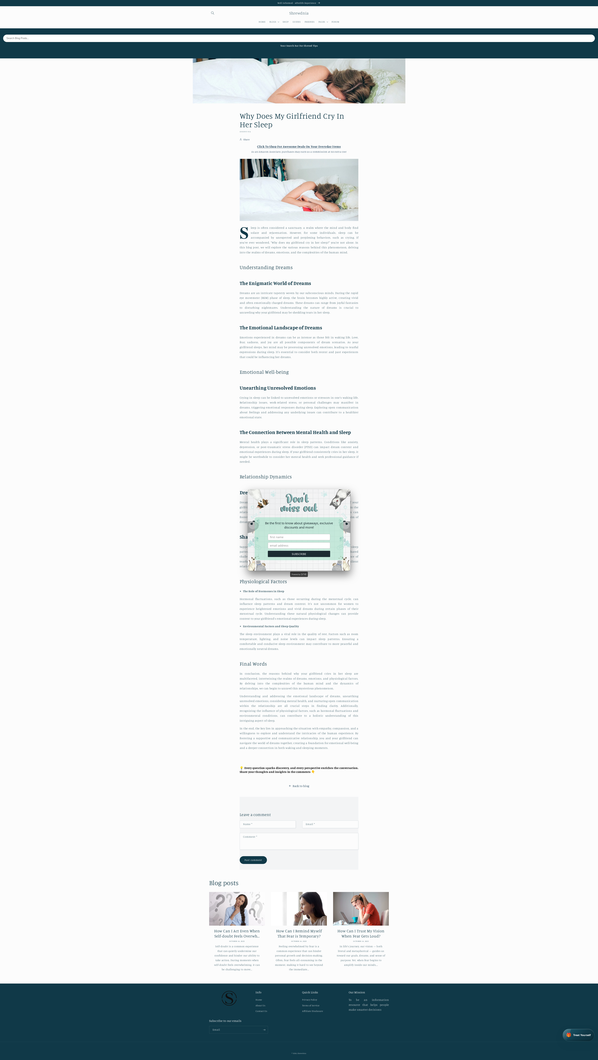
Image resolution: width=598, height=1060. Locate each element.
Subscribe (299, 554)
